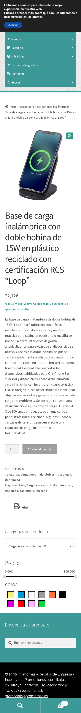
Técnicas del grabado (25, 65)
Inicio (13, 107)
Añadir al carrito (39, 449)
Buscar (15, 82)
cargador (42, 485)
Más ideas (17, 56)
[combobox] (40, 546)
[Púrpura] (10, 603)
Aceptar (13, 25)
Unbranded (12, 480)
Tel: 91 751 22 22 (18, 690)
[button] (69, 135)
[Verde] (41, 603)
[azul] (21, 594)
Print (24, 507)
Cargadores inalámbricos (53, 107)
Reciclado (11, 491)
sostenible (27, 491)
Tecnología (27, 107)
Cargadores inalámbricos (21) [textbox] (39, 546)
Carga (31, 485)
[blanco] (31, 594)
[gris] (41, 594)
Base (22, 485)
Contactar (17, 74)
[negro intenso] (62, 594)
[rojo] (21, 603)
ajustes (37, 17)
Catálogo (17, 48)
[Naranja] (52, 594)
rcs (70, 485)
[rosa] (31, 603)
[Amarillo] (10, 594)
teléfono (41, 491)
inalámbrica (58, 485)
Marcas (16, 39)
